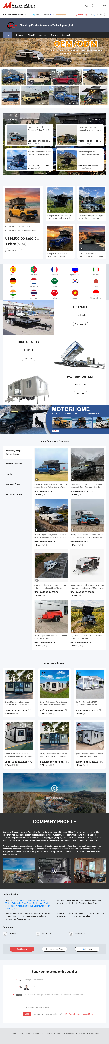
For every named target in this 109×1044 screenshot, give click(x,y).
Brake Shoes (27, 903)
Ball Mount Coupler (42, 906)
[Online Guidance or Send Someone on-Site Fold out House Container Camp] (54, 684)
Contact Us (66, 35)
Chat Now (99, 15)
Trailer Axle (16, 903)
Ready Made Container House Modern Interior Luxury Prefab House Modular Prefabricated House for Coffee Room (17, 703)
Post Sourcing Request (93, 5)
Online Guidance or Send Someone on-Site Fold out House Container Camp (54, 703)
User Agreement (69, 1033)
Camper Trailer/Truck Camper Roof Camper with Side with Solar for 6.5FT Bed (59, 217)
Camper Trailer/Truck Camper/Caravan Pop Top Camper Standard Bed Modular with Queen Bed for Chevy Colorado (21, 229)
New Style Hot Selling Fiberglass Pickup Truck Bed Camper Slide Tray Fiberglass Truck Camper (40, 128)
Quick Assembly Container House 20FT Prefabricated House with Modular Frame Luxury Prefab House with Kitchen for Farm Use (89, 755)
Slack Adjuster (11, 908)
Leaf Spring (28, 906)
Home (7, 35)
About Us (31, 35)
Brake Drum (38, 903)
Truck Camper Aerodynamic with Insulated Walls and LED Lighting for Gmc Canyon (50, 537)
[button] (52, 64)
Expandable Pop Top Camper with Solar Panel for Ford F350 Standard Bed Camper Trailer (91, 217)
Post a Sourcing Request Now (79, 1014)
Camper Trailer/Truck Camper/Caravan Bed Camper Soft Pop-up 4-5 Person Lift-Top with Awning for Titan (91, 255)
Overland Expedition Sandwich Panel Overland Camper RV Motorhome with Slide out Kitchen (90, 153)
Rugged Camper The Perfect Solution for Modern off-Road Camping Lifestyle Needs (87, 487)
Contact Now (13, 250)
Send (27, 1014)
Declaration (82, 1033)
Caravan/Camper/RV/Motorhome (33, 900)
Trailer (8, 903)
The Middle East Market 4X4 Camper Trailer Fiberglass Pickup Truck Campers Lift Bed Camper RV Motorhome (39, 153)
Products (20, 35)
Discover (54, 35)
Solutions (43, 35)
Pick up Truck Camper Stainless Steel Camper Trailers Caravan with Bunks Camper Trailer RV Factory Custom (86, 537)
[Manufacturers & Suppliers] (19, 5)
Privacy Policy (94, 1033)
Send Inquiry (82, 15)
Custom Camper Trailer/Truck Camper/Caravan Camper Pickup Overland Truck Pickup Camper (51, 487)
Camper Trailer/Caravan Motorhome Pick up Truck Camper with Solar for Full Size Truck (59, 255)
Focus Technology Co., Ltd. (37, 1033)
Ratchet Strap (16, 906)
